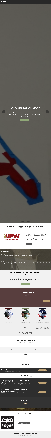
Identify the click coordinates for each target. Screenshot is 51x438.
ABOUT (20, 2)
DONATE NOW (25, 284)
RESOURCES (33, 2)
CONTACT (43, 2)
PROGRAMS (26, 2)
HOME (16, 2)
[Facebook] (25, 404)
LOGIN (48, 2)
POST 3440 (11, 2)
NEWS (38, 2)
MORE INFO (24, 118)
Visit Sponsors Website (24, 423)
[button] (3, 111)
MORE (29, 243)
